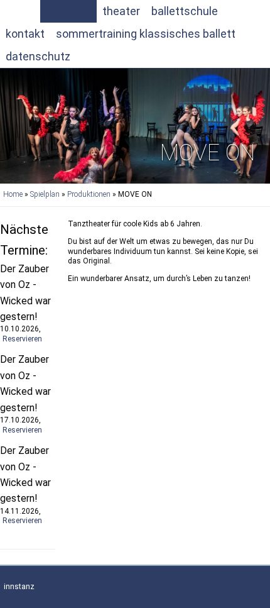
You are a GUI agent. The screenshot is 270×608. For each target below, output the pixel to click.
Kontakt (25, 33)
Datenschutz (38, 56)
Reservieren (22, 338)
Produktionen (89, 194)
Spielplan (68, 11)
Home (20, 11)
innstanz (19, 586)
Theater (121, 11)
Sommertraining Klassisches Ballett (145, 33)
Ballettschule (184, 11)
